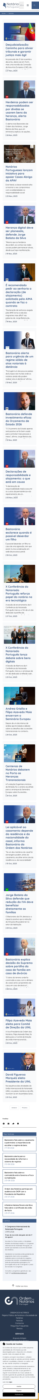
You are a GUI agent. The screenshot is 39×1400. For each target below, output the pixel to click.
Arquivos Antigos (19, 1338)
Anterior (14, 1108)
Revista (19, 1328)
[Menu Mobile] (28, 5)
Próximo (24, 1108)
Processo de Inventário (19, 1341)
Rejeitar (19, 1390)
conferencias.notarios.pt (19, 1273)
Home (4, 13)
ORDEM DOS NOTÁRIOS (19, 1313)
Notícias (19, 1320)
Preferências (19, 1394)
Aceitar (19, 1386)
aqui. (10, 1382)
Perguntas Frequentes (19, 1326)
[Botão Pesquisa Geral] (35, 5)
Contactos (19, 1323)
